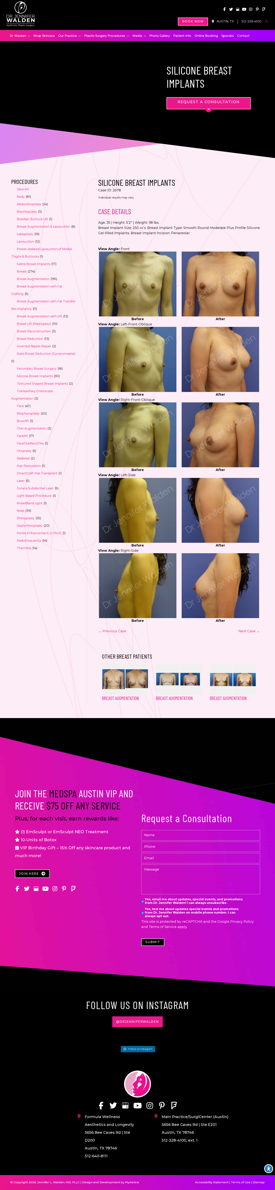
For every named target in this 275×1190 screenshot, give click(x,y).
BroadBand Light (29, 503)
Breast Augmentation (33, 279)
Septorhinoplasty (29, 525)
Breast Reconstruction (34, 331)
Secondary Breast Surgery (36, 368)
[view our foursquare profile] (264, 9)
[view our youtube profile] (244, 9)
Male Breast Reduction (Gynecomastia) (46, 353)
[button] (193, 22)
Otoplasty (24, 451)
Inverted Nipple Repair (34, 346)
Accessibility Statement (211, 1182)
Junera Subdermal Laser (35, 488)
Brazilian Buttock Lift (32, 219)
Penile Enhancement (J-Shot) (39, 533)
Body (21, 196)
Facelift (22, 436)
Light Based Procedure (34, 496)
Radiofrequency (29, 540)
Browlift (23, 421)
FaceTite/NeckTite (30, 443)
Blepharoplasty (28, 413)
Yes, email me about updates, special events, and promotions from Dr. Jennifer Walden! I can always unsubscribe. (194, 901)
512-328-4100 (251, 21)
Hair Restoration (29, 466)
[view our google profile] (237, 9)
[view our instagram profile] (250, 9)
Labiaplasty (25, 234)
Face (20, 406)
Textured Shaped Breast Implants (42, 383)
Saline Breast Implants (33, 264)
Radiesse (23, 458)
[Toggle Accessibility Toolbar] (268, 1168)
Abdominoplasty (29, 204)
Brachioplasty (27, 211)
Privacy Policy (242, 922)
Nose (20, 510)
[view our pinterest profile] (257, 9)
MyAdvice (132, 1182)
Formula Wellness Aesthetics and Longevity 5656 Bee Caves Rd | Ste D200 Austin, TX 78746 (109, 1132)
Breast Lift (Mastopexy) (34, 324)
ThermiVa (24, 548)
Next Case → (249, 631)
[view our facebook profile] (224, 9)
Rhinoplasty (25, 518)
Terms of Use (240, 1182)
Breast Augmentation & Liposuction (43, 226)
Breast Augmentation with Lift (39, 316)
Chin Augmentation (31, 428)
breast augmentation (174, 698)
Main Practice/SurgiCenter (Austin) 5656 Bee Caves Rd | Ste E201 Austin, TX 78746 (195, 1124)
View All (23, 189)
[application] (28, 36)
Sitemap (259, 1182)
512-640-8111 (96, 1156)
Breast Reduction (30, 339)
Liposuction (25, 241)
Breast (22, 271)
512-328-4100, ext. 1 (180, 1140)
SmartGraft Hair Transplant (37, 473)
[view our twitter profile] (231, 9)
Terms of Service (163, 927)
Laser (21, 481)
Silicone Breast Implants (35, 376)
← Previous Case (112, 631)
